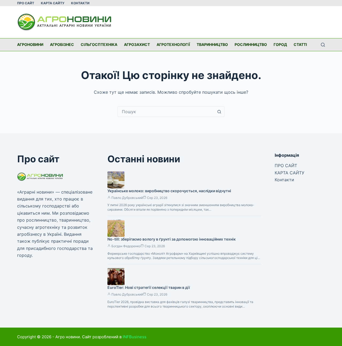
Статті (300, 44)
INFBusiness (134, 336)
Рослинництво (251, 44)
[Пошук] (323, 45)
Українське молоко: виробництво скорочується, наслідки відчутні (169, 190)
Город (280, 44)
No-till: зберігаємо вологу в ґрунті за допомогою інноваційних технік (171, 239)
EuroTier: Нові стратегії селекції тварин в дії (148, 287)
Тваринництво (212, 44)
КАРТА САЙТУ (52, 3)
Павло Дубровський (127, 198)
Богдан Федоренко (126, 246)
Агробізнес (62, 44)
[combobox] (166, 111)
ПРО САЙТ (25, 3)
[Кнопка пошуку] (219, 112)
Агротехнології (173, 44)
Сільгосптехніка (99, 44)
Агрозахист (137, 44)
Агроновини (30, 44)
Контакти (80, 3)
